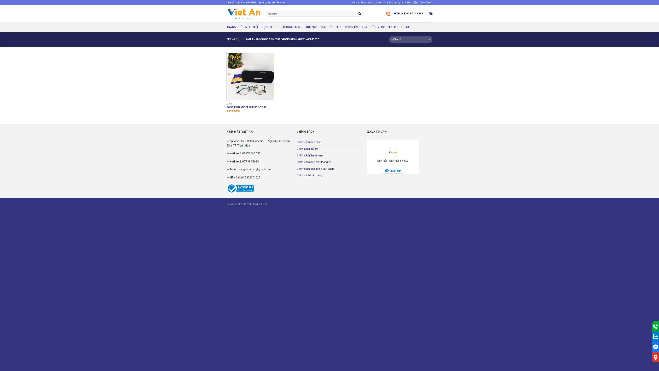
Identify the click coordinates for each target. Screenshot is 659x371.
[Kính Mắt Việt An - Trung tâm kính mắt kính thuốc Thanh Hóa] (244, 14)
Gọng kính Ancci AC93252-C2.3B (246, 107)
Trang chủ (234, 27)
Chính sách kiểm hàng (309, 175)
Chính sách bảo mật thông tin (314, 162)
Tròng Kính (351, 27)
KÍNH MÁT (311, 27)
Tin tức (404, 27)
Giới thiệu (252, 27)
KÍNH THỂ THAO (330, 27)
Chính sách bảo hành (309, 142)
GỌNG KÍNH (269, 27)
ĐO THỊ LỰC (389, 27)
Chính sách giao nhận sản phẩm (315, 168)
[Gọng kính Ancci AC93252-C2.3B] (251, 76)
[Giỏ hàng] (430, 14)
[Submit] (359, 14)
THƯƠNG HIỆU (290, 27)
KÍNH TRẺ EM (370, 27)
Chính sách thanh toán (310, 155)
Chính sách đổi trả (307, 148)
